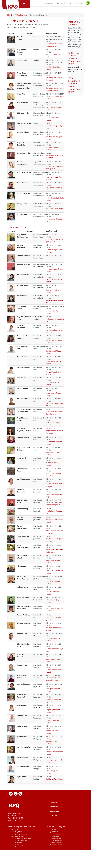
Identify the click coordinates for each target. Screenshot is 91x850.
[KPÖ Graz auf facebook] (10, 793)
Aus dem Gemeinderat (58, 835)
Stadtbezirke (55, 836)
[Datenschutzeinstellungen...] (88, 3)
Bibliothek (19, 842)
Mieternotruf (55, 833)
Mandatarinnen (21, 833)
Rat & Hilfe (55, 831)
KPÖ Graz (68, 3)
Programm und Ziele (19, 846)
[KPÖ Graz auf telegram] (20, 793)
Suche (54, 815)
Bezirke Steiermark (22, 835)
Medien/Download (18, 836)
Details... (20, 39)
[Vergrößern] (11, 39)
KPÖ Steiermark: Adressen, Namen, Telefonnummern (74, 85)
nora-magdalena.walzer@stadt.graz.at (54, 430)
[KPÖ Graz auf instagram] (15, 793)
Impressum (54, 811)
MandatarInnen (56, 838)
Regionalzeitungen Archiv (24, 838)
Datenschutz (54, 807)
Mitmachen (49, 3)
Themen (78, 3)
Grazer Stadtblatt (56, 842)
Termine (15, 829)
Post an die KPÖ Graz (74, 23)
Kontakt (58, 3)
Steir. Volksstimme (22, 840)
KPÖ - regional (17, 831)
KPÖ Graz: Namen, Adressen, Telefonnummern (74, 58)
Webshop (16, 844)
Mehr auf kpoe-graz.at (57, 826)
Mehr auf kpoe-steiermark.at (21, 826)
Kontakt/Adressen (57, 840)
